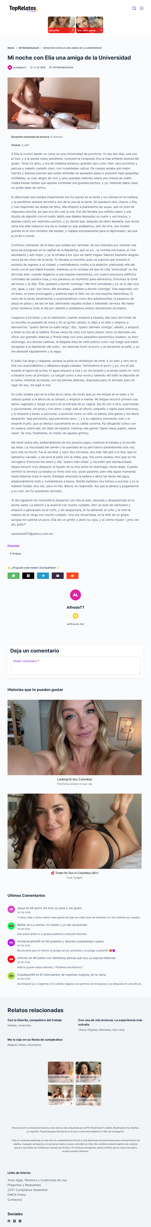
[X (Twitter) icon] (75, 616)
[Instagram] (20, 1221)
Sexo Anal (118, 1029)
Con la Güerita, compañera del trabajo (35, 1020)
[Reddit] (72, 575)
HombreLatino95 (29, 941)
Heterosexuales (63, 67)
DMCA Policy (17, 1194)
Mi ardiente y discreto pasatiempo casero (75, 941)
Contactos (15, 1199)
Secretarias (34, 1044)
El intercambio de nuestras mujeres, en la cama (73, 974)
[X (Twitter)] (28, 575)
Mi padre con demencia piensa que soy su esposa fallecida (74, 958)
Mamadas (105, 1029)
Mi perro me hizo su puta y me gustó (56, 908)
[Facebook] (9, 1221)
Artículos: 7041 (75, 624)
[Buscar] (134, 8)
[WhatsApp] (14, 575)
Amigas (15, 553)
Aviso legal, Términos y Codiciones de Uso (37, 1180)
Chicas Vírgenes (88, 1029)
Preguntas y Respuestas (24, 1185)
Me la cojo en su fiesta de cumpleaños (35, 1039)
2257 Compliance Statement (28, 1190)
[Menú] (141, 8)
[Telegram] (43, 575)
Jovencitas (24, 1025)
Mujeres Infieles (17, 1044)
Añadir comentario (26, 661)
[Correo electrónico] (58, 575)
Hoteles (12, 1025)
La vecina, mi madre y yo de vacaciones (59, 925)
